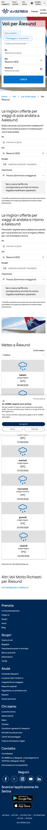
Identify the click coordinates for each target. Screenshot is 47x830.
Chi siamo (24, 3)
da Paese (29, 818)
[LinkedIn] (39, 779)
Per (6, 59)
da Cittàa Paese (39, 815)
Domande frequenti (10, 674)
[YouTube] (31, 779)
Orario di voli (7, 640)
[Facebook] (6, 779)
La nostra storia (8, 711)
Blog (4, 627)
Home (4, 96)
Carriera (5, 724)
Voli (14, 96)
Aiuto (4, 623)
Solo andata (11, 33)
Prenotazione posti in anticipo (15, 648)
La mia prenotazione (10, 610)
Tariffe (4, 661)
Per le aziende (15, 3)
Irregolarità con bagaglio (12, 682)
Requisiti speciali (9, 686)
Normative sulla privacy (12, 732)
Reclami (5, 694)
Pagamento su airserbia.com (14, 690)
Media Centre (7, 716)
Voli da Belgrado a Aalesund (15, 587)
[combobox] (25, 142)
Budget (5, 159)
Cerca (23, 79)
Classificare (7, 170)
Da (6, 50)
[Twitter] (14, 779)
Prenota (34, 11)
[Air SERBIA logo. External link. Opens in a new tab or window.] (3, 401)
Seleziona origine (13, 52)
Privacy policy (39, 398)
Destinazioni (7, 657)
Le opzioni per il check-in (12, 678)
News (4, 720)
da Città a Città (25, 815)
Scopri (4, 619)
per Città (15, 815)
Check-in (6, 615)
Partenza (9, 67)
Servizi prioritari (9, 652)
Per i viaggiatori (5, 3)
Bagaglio (5, 644)
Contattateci (7, 753)
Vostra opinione (9, 699)
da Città (20, 818)
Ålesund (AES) (12, 61)
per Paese (5, 815)
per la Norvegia (28, 96)
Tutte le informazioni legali (13, 741)
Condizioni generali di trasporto (16, 728)
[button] (18, 38)
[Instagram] (22, 779)
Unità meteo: (39, 350)
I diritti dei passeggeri (11, 736)
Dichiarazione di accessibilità (15, 765)
